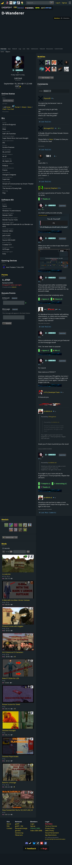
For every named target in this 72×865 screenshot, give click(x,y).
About (9, 824)
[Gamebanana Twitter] (37, 843)
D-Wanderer (66, 18)
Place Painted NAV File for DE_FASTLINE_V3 (17, 810)
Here (51, 139)
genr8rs (18, 831)
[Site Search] (52, 2)
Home (8, 107)
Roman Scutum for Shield (11, 704)
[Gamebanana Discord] (26, 843)
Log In (58, 3)
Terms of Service (51, 826)
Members (57, 18)
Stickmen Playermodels (10, 756)
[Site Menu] (70, 2)
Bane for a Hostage (9, 783)
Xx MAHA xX (55, 422)
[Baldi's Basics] (22, 3)
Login (32, 824)
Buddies (41, 56)
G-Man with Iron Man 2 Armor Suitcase (16, 600)
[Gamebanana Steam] (30, 843)
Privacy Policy (49, 828)
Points (5, 274)
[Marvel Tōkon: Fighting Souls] (11, 3)
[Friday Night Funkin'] (7, 3)
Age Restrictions (51, 835)
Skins (29, 107)
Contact (9, 828)
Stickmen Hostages (9, 730)
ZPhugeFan (52, 417)
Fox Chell (11, 109)
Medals (5, 519)
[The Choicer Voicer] (15, 3)
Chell (4, 109)
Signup (64, 3)
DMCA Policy (49, 831)
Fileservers (19, 835)
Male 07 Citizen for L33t (10, 678)
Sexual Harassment (52, 833)
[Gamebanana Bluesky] (34, 843)
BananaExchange (21, 828)
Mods (24, 107)
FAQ (8, 826)
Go (28, 552)
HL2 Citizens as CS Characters (12, 652)
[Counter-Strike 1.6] (18, 3)
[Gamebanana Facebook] (45, 843)
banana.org (19, 833)
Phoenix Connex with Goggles (12, 626)
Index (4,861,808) (36, 831)
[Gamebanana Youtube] (41, 843)
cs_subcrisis (6, 574)
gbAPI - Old (19, 826)
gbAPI (17, 824)
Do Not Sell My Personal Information (55, 839)
